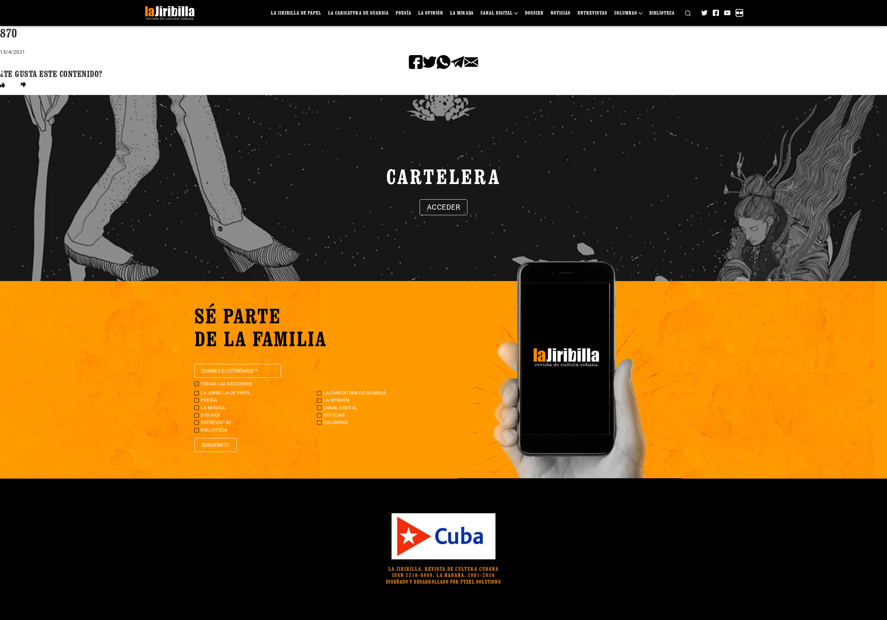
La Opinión (430, 13)
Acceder (443, 207)
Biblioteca (662, 13)
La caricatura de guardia (358, 13)
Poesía (403, 13)
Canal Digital (497, 13)
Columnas (625, 13)
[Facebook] (716, 13)
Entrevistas (592, 13)
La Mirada (462, 13)
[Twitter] (704, 13)
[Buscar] (688, 13)
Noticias (561, 13)
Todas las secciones (226, 383)
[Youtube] (727, 13)
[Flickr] (739, 13)
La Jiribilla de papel (296, 13)
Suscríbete (215, 445)
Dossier (534, 13)
